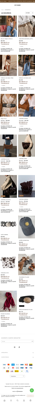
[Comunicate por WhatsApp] (32, 390)
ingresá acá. (27, 386)
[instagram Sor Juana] (14, 347)
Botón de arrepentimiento (17, 388)
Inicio (2, 9)
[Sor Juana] (4, 400)
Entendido (30, 395)
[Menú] (11, 400)
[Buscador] (17, 400)
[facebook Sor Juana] (19, 347)
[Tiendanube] (17, 391)
